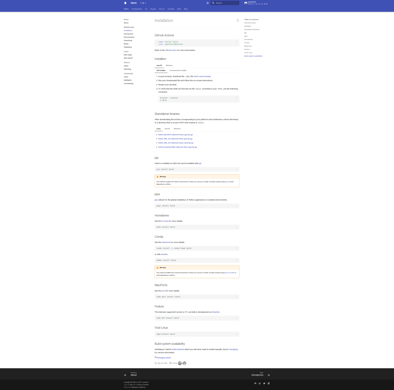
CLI (146, 9)
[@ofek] (180, 363)
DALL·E (132, 385)
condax (231, 273)
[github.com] (255, 383)
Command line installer (178, 70)
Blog (186, 9)
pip (200, 163)
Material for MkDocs (138, 387)
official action (171, 50)
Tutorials (171, 9)
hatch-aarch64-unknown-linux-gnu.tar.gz (175, 134)
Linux (159, 129)
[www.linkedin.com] (269, 383)
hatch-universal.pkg (202, 76)
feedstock (165, 242)
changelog (233, 349)
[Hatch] (125, 3)
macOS (159, 65)
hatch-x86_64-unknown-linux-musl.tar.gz (175, 143)
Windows (169, 65)
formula (164, 221)
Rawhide (215, 312)
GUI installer (161, 70)
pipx (226, 182)
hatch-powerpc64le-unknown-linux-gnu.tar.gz (177, 147)
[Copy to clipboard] (236, 41)
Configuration (136, 9)
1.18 (142, 3)
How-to (162, 9)
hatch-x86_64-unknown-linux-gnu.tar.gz (175, 139)
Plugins (153, 9)
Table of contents (251, 19)
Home (126, 9)
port (163, 291)
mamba (164, 254)
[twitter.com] (264, 383)
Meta (179, 9)
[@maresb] (184, 363)
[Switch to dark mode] (207, 3)
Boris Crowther (143, 385)
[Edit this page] (237, 20)
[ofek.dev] (260, 383)
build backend (178, 349)
